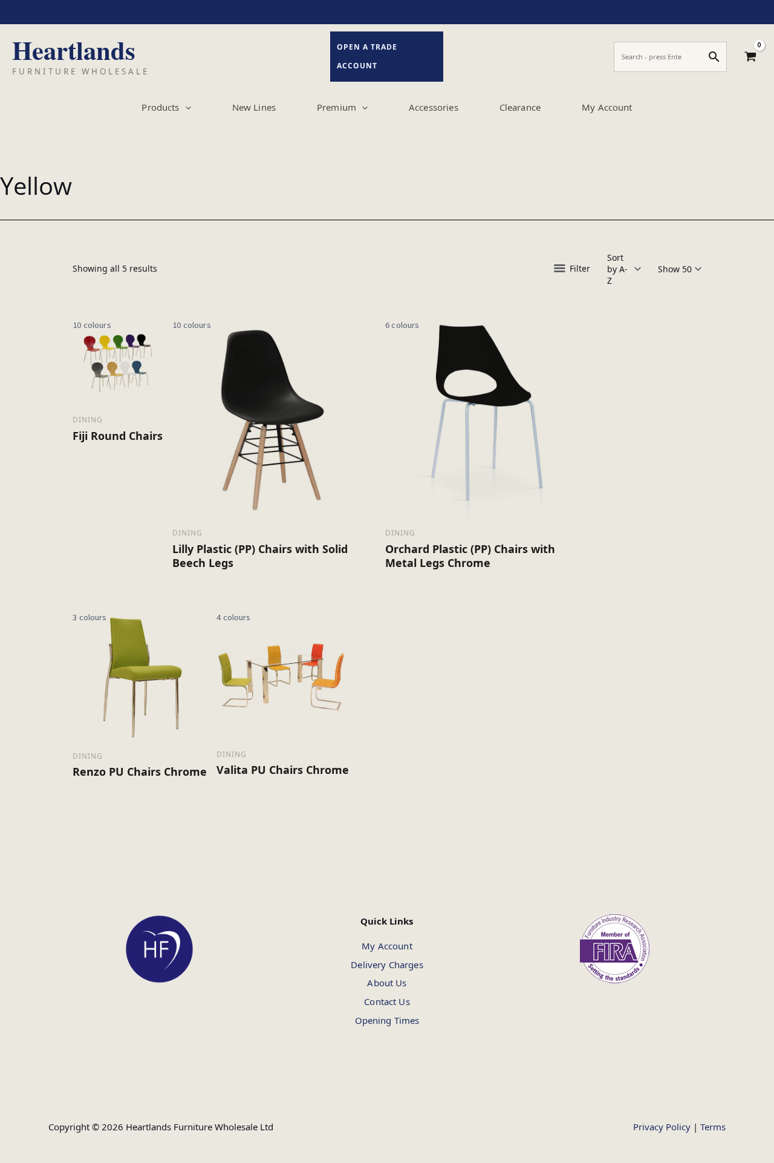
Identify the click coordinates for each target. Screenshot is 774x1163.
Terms (713, 1127)
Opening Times (387, 1020)
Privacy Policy (662, 1127)
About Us (386, 983)
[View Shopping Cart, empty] (750, 57)
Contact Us (387, 1001)
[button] (185, 107)
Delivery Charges (387, 964)
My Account (387, 946)
